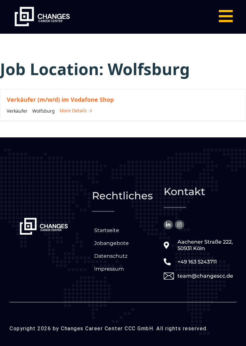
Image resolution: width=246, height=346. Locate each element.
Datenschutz (110, 256)
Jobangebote (111, 243)
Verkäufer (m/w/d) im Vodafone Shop (60, 99)
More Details (74, 111)
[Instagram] (179, 224)
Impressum (109, 269)
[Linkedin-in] (168, 224)
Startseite (106, 230)
